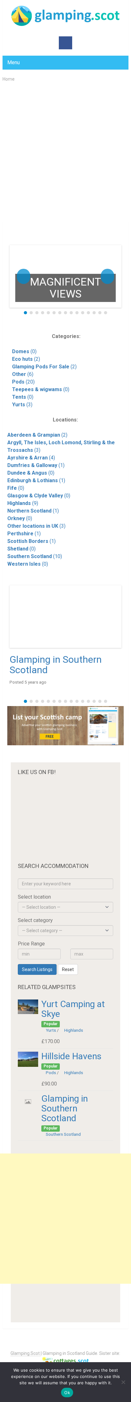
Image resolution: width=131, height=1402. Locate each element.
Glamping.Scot (25, 1353)
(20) (23, 382)
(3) (22, 405)
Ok (67, 1392)
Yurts (51, 1030)
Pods (51, 1072)
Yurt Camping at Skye (73, 1009)
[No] (123, 1382)
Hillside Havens (71, 1056)
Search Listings (37, 969)
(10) (34, 556)
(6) (22, 374)
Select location (34, 897)
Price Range (31, 944)
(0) (24, 351)
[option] (65, 276)
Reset (68, 969)
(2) (26, 359)
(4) (31, 458)
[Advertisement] (65, 151)
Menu (13, 62)
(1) (36, 465)
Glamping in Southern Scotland (56, 664)
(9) (22, 503)
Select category (35, 920)
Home (9, 79)
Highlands (73, 1030)
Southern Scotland (63, 1134)
